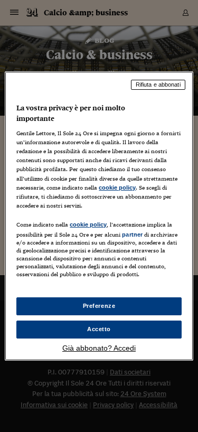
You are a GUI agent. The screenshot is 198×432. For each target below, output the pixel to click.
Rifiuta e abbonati (158, 84)
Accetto (99, 329)
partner (132, 234)
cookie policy (117, 187)
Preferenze (99, 306)
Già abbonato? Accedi (99, 348)
